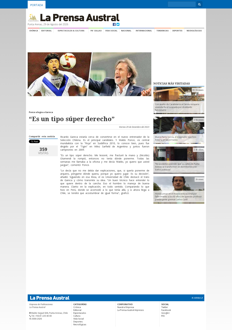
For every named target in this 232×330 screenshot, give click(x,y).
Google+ (165, 313)
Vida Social (111, 30)
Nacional (126, 30)
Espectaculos (79, 313)
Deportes (177, 30)
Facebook (166, 310)
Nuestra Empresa (125, 307)
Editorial (46, 30)
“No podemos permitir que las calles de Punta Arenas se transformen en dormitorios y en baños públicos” (177, 166)
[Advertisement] (89, 208)
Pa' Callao (96, 30)
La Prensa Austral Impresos (130, 310)
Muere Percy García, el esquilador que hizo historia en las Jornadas (175, 138)
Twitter (164, 307)
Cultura (76, 315)
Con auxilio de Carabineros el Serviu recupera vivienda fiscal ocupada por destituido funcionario (177, 107)
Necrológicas (194, 30)
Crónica (33, 30)
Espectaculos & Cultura (71, 30)
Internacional (144, 30)
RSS (163, 315)
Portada (36, 5)
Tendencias (162, 30)
